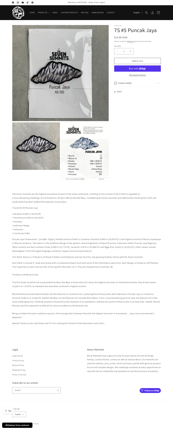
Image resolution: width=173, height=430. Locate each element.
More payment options (137, 75)
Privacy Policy (18, 360)
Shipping (130, 41)
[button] (43, 12)
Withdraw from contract (17, 425)
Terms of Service (19, 375)
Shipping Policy (19, 370)
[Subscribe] (58, 390)
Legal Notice (17, 356)
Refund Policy (18, 365)
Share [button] (119, 91)
